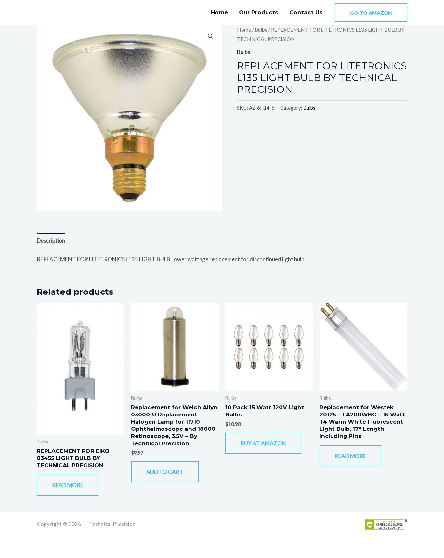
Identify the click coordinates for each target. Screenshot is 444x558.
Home (219, 12)
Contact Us (306, 12)
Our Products (258, 12)
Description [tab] (51, 240)
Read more (67, 485)
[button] (371, 12)
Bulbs (261, 30)
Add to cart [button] (164, 472)
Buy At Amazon (263, 443)
